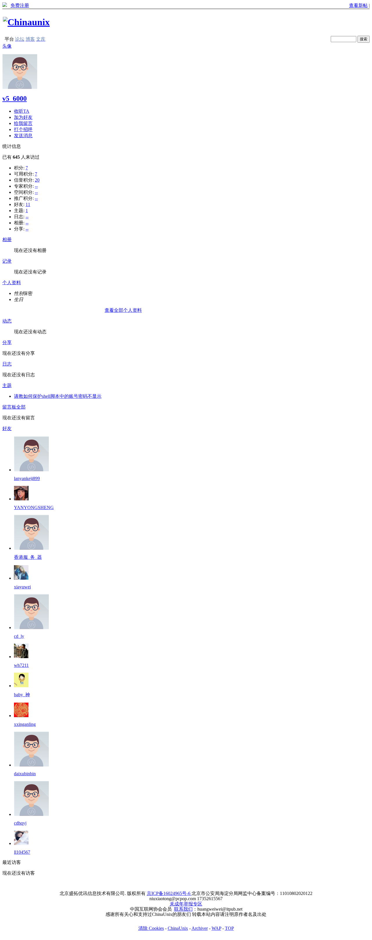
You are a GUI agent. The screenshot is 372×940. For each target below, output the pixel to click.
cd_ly (19, 636)
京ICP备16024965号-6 (169, 893)
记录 (7, 261)
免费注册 (19, 5)
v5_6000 (14, 98)
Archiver (200, 928)
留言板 (9, 406)
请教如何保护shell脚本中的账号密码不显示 (57, 396)
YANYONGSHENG (34, 507)
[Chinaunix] (26, 22)
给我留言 (23, 123)
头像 (7, 46)
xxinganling (25, 724)
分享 (7, 342)
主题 (7, 385)
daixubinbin (25, 773)
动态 (7, 320)
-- (36, 186)
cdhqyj (20, 823)
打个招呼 (23, 129)
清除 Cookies (151, 928)
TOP (229, 928)
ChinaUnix (178, 928)
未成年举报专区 (186, 903)
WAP (216, 928)
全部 (21, 406)
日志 (7, 363)
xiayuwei (22, 586)
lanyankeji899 (27, 478)
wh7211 (21, 665)
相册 (7, 239)
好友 (7, 428)
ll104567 (22, 852)
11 (28, 204)
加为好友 (23, 117)
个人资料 (11, 282)
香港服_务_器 (28, 557)
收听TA (21, 111)
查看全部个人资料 (123, 310)
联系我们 (183, 909)
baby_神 (22, 694)
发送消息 (23, 135)
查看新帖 (358, 5)
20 (37, 180)
